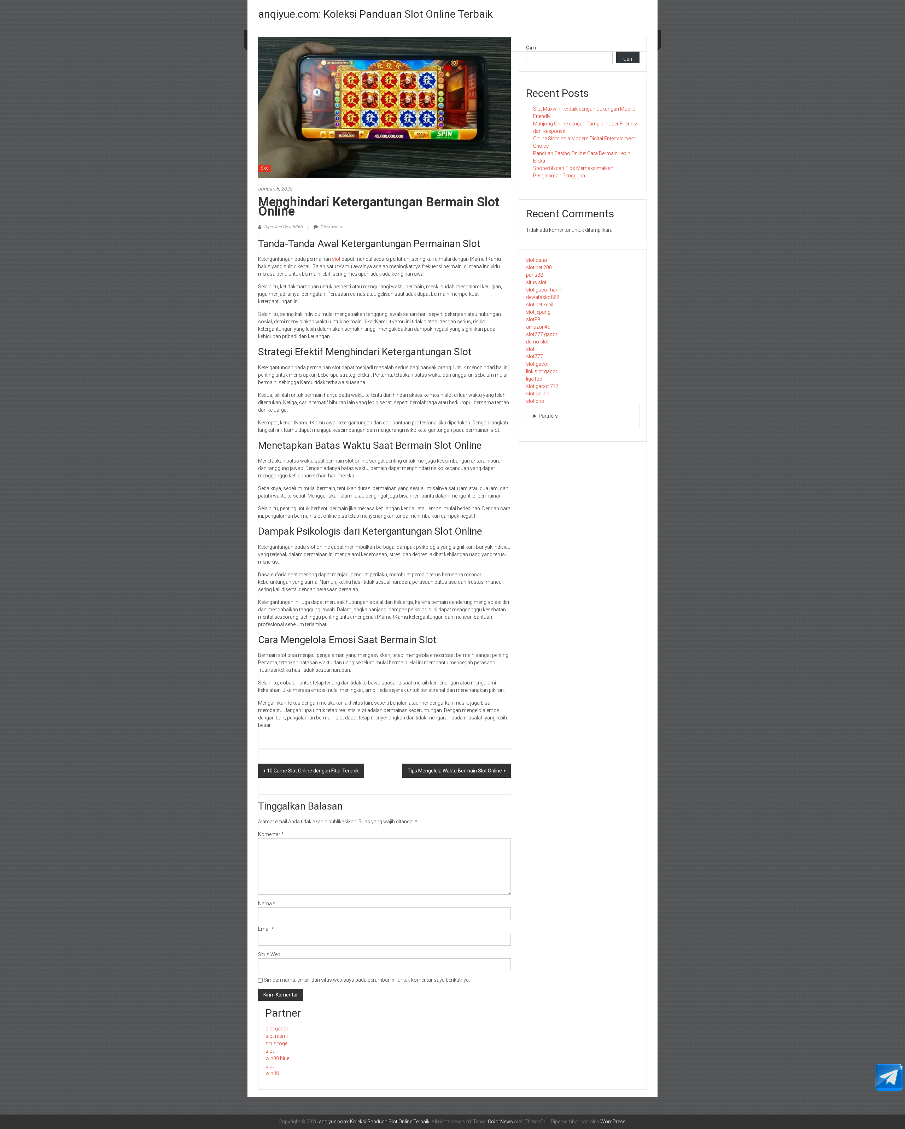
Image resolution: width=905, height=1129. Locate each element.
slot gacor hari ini (545, 290)
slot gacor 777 (542, 386)
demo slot (537, 342)
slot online (537, 393)
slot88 (533, 319)
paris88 (534, 275)
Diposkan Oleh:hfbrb (283, 226)
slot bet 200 (539, 267)
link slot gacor (541, 371)
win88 (272, 1073)
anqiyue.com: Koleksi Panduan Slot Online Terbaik (375, 14)
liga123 (534, 379)
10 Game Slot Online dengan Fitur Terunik (313, 771)
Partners (548, 416)
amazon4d (538, 327)
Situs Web (269, 954)
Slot (264, 168)
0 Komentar (331, 226)
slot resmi (276, 1036)
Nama (266, 903)
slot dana (536, 260)
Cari (531, 48)
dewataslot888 (542, 297)
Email (266, 929)
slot (336, 259)
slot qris (535, 401)
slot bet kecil (539, 304)
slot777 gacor (541, 334)
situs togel (276, 1043)
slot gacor (537, 364)
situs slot (536, 282)
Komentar (271, 834)
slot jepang (538, 312)
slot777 (534, 356)
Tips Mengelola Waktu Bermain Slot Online (455, 771)
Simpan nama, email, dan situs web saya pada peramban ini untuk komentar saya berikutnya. (367, 980)
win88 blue (277, 1058)
